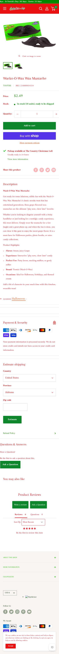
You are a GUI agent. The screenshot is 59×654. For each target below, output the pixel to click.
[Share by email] (53, 170)
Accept (10, 646)
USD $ (7, 593)
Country (7, 371)
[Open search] (40, 8)
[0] (53, 9)
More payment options (29, 143)
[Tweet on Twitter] (47, 170)
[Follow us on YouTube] (29, 611)
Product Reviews (29, 495)
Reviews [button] (18, 515)
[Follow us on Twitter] (11, 611)
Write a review (20, 505)
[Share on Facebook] (36, 170)
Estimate (12, 419)
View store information (18, 159)
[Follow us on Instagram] (17, 611)
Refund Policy (9, 433)
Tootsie (7, 85)
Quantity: (7, 114)
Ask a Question (10, 464)
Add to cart (29, 126)
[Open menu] (4, 8)
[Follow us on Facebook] (5, 611)
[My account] (46, 8)
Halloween (19, 298)
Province (7, 386)
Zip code (7, 400)
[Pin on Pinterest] (41, 170)
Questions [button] (35, 515)
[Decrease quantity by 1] (17, 114)
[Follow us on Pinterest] (23, 611)
